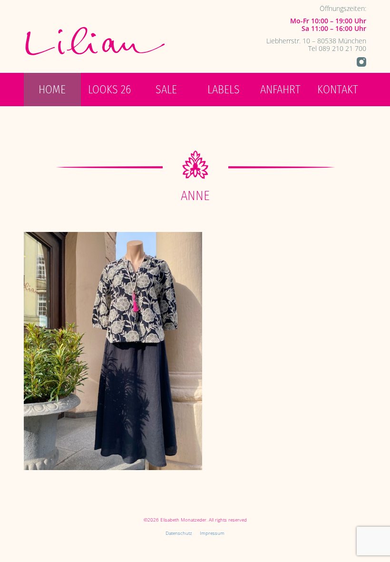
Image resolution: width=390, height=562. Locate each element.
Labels (223, 89)
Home (52, 89)
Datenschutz (179, 533)
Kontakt (337, 89)
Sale (166, 89)
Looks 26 (109, 89)
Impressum (212, 533)
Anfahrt (280, 89)
